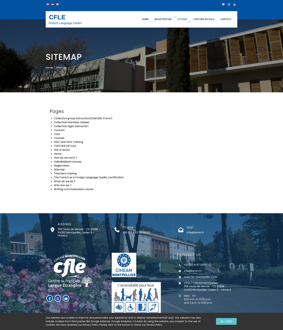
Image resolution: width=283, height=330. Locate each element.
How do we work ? (65, 158)
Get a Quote (62, 150)
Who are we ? (62, 185)
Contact (59, 130)
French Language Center (65, 23)
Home (58, 154)
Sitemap (59, 169)
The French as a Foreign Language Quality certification (89, 177)
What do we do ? (64, 181)
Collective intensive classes (71, 122)
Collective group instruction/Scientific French (83, 118)
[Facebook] (49, 298)
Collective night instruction (71, 126)
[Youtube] (66, 298)
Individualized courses (68, 162)
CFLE (57, 17)
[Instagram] (58, 298)
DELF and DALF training (68, 142)
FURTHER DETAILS (65, 146)
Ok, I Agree (226, 321)
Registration (61, 165)
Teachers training (65, 173)
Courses (59, 138)
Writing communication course (74, 189)
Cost (57, 134)
